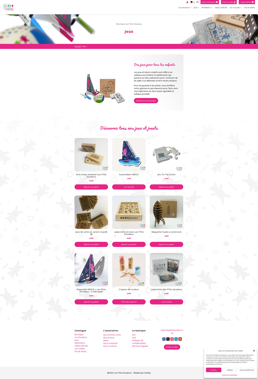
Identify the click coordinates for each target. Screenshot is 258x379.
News (106, 340)
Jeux (195, 8)
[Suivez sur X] (168, 339)
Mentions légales (140, 346)
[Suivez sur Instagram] (172, 339)
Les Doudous (184, 8)
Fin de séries (249, 8)
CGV (134, 337)
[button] (254, 351)
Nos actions (108, 337)
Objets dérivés (221, 8)
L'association (245, 2)
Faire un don (227, 2)
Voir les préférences (247, 370)
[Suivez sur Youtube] (180, 339)
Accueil (78, 46)
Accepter (214, 370)
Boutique (79, 334)
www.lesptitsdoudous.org (172, 331)
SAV (134, 334)
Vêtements (206, 8)
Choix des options (129, 302)
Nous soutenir (110, 346)
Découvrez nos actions (146, 100)
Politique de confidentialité (229, 375)
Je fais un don (172, 347)
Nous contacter (208, 2)
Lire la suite (129, 187)
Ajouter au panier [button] (91, 187)
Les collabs (235, 8)
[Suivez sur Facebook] (164, 339)
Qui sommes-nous (112, 334)
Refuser (230, 370)
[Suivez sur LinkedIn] (176, 339)
